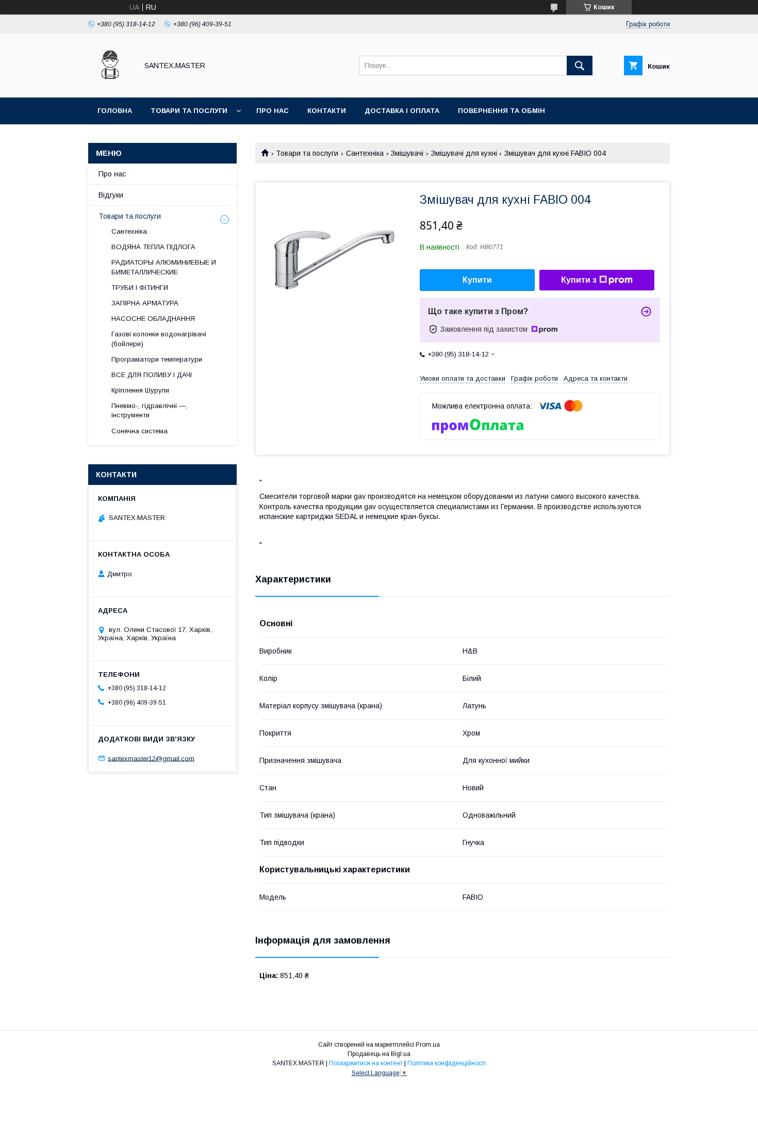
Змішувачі (407, 153)
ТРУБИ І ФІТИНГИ (139, 287)
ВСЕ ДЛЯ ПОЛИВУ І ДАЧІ (151, 375)
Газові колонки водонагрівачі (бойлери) (158, 338)
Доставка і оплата (402, 111)
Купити (477, 279)
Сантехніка (365, 153)
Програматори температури (156, 359)
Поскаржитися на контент (366, 1063)
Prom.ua (428, 1044)
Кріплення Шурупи (140, 390)
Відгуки (110, 195)
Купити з (579, 279)
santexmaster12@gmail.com (151, 758)
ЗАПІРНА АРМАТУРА (144, 303)
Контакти (326, 111)
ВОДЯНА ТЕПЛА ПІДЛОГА (153, 247)
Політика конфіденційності (446, 1063)
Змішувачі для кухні (464, 153)
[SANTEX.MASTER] (110, 84)
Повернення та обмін (501, 111)
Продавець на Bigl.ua (379, 1054)
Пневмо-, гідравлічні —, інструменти (149, 410)
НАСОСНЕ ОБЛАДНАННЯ (153, 318)
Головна (114, 111)
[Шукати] (579, 65)
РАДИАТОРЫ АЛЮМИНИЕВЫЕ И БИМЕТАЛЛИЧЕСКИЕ (163, 266)
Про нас (272, 111)
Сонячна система (139, 431)
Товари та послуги (189, 111)
